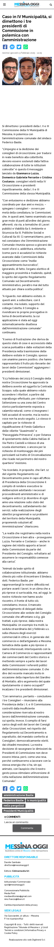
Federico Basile (14, 800)
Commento (10, 832)
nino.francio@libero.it (14, 899)
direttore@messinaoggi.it (16, 865)
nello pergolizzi (14, 805)
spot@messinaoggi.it (14, 885)
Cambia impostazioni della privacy (21, 905)
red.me (5, 53)
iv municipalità (36, 800)
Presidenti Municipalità (18, 810)
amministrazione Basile (19, 795)
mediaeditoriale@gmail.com (18, 896)
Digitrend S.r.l (38, 940)
